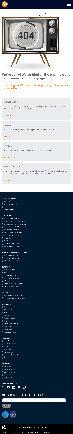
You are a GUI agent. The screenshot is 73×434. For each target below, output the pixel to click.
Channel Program (9, 375)
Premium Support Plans (11, 278)
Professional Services (11, 323)
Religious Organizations (11, 246)
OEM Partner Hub (9, 372)
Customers (7, 349)
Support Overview (10, 269)
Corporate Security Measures (13, 355)
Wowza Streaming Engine (12, 258)
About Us (7, 341)
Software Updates (10, 275)
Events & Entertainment (11, 244)
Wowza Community (10, 281)
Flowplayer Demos (10, 332)
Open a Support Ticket (11, 286)
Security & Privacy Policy (10, 432)
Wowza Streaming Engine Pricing (14, 298)
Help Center (8, 321)
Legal (22, 432)
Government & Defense (11, 230)
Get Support (8, 180)
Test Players (8, 329)
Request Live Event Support (13, 284)
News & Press (8, 352)
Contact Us (7, 358)
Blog (5, 307)
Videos (6, 315)
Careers (6, 346)
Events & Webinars (10, 344)
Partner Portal (8, 378)
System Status (46, 432)
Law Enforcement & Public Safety (14, 221)
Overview (7, 201)
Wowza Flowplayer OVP (11, 255)
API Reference (8, 207)
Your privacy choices (33, 432)
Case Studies (8, 310)
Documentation (9, 210)
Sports (6, 241)
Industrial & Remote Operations (14, 232)
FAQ (5, 272)
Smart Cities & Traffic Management (15, 224)
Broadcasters (8, 235)
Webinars (7, 312)
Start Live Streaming (10, 204)
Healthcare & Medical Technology (15, 227)
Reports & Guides (9, 318)
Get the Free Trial (10, 116)
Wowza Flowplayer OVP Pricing (14, 295)
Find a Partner (8, 369)
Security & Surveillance (11, 218)
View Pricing (8, 136)
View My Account (10, 157)
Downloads (7, 326)
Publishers (7, 238)
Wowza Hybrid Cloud (11, 261)
